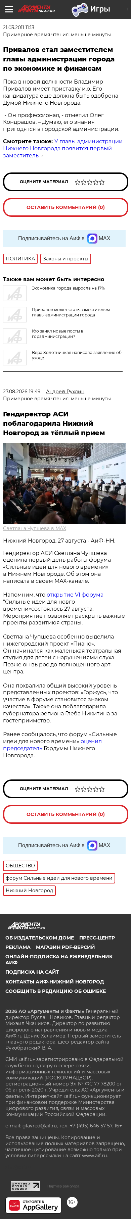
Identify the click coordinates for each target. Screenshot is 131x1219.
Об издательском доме (39, 938)
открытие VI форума (75, 595)
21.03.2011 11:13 (18, 27)
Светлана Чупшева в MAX (34, 528)
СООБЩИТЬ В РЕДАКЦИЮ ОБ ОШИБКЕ (55, 991)
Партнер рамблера (63, 1186)
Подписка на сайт (32, 972)
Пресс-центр (97, 938)
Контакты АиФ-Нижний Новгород (54, 982)
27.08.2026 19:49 (22, 392)
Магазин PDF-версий (65, 947)
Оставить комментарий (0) (66, 207)
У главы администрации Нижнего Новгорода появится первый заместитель (63, 148)
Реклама (18, 947)
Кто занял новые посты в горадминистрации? (57, 333)
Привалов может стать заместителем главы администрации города (71, 312)
